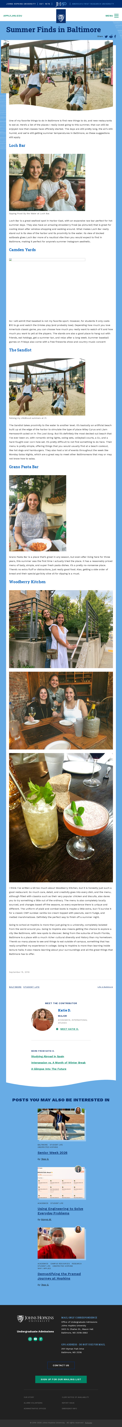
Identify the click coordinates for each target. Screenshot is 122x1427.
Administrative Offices (35, 1409)
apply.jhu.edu (12, 15)
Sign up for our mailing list (61, 1379)
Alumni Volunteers (33, 1403)
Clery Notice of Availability (75, 1397)
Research (77, 1264)
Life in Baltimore (105, 987)
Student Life (31, 987)
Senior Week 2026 (53, 1152)
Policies (88, 1423)
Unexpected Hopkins (48, 1147)
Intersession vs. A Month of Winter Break (58, 1062)
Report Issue (68, 1403)
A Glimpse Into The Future (48, 1068)
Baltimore (15, 987)
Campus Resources (60, 1264)
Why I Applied (44, 1268)
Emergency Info (69, 1409)
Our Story (29, 1397)
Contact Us (61, 1365)
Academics (43, 1203)
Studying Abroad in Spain (47, 1056)
